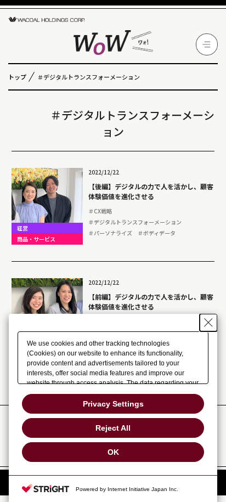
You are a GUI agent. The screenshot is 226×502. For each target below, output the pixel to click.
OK (113, 452)
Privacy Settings (113, 403)
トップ (17, 76)
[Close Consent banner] (208, 322)
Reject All (113, 428)
